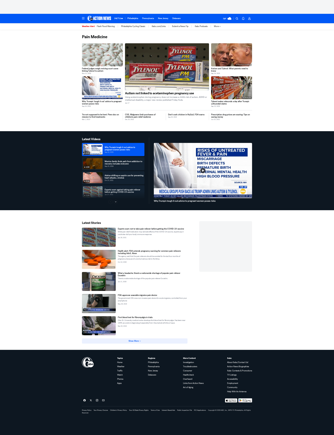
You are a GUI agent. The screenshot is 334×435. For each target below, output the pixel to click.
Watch (120, 375)
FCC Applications (200, 410)
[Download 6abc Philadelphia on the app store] (231, 400)
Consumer (187, 371)
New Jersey (163, 18)
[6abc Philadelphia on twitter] (90, 400)
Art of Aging (188, 387)
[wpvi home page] (88, 362)
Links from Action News (193, 383)
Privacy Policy (86, 410)
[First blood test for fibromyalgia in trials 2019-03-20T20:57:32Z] (99, 325)
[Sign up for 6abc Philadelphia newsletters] (103, 400)
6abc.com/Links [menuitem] (159, 26)
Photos (120, 379)
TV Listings (231, 375)
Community (232, 387)
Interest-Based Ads (168, 410)
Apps (119, 383)
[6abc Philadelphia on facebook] (84, 400)
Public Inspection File (184, 410)
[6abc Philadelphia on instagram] (97, 400)
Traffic (120, 371)
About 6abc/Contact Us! (237, 362)
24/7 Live (118, 18)
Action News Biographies (238, 366)
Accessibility (232, 379)
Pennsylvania (148, 18)
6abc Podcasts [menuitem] (201, 26)
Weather (120, 366)
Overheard (187, 379)
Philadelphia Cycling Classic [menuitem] (133, 26)
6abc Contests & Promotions (239, 371)
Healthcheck (188, 375)
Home (119, 362)
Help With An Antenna (236, 392)
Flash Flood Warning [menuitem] (106, 26)
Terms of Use (155, 410)
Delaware (176, 18)
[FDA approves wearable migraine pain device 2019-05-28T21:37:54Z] (99, 303)
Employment (232, 383)
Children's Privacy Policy (118, 410)
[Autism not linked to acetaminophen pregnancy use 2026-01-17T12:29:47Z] (167, 66)
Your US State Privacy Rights (139, 410)
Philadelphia (132, 18)
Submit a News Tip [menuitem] (180, 26)
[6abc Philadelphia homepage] (99, 18)
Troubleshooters (190, 366)
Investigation (188, 362)
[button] (83, 18)
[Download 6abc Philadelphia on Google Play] (245, 400)
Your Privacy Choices (101, 410)
